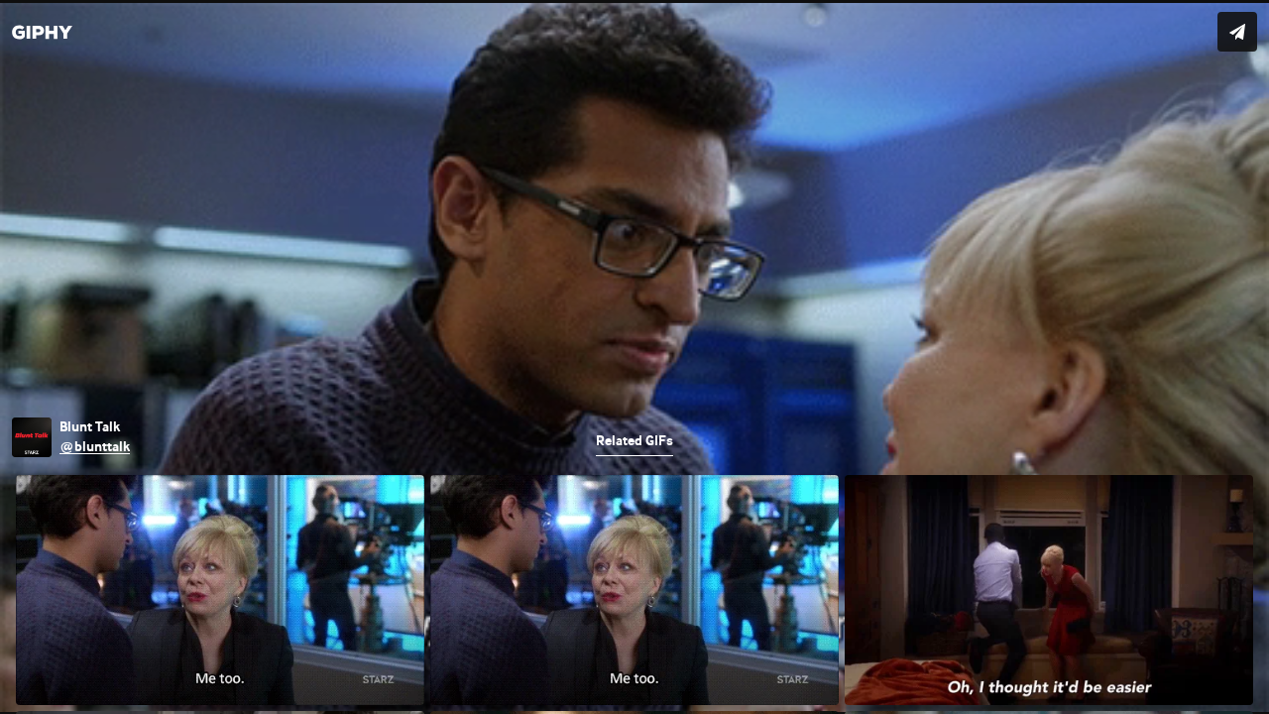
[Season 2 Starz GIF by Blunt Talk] (634, 357)
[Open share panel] (1237, 32)
